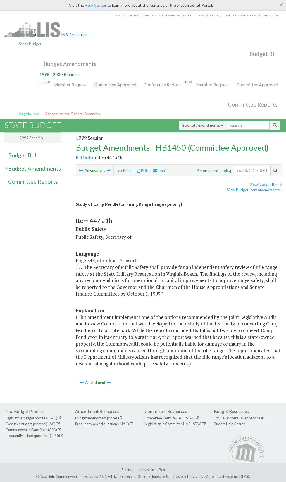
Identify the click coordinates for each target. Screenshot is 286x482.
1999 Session (32, 137)
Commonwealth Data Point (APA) (31, 429)
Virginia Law (29, 114)
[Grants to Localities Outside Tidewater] (81, 170)
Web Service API (253, 418)
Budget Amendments (70, 63)
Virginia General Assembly (136, 15)
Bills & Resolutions (73, 34)
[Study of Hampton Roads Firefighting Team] (109, 170)
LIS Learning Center (177, 15)
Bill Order (85, 157)
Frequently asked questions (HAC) (102, 424)
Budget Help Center (229, 424)
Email (161, 170)
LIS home (229, 15)
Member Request (70, 84)
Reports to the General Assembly (72, 114)
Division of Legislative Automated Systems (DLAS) (210, 476)
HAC (180, 418)
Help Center (95, 5)
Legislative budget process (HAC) (31, 418)
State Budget (30, 44)
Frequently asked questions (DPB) (32, 435)
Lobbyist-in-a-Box (151, 469)
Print (126, 170)
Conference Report (162, 84)
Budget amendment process (97, 418)
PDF (144, 170)
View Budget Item (264, 184)
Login (276, 15)
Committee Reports (253, 104)
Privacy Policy (207, 15)
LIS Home (126, 469)
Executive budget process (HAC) (31, 424)
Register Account (254, 15)
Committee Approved (115, 84)
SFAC (190, 418)
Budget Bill (263, 53)
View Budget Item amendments (253, 190)
